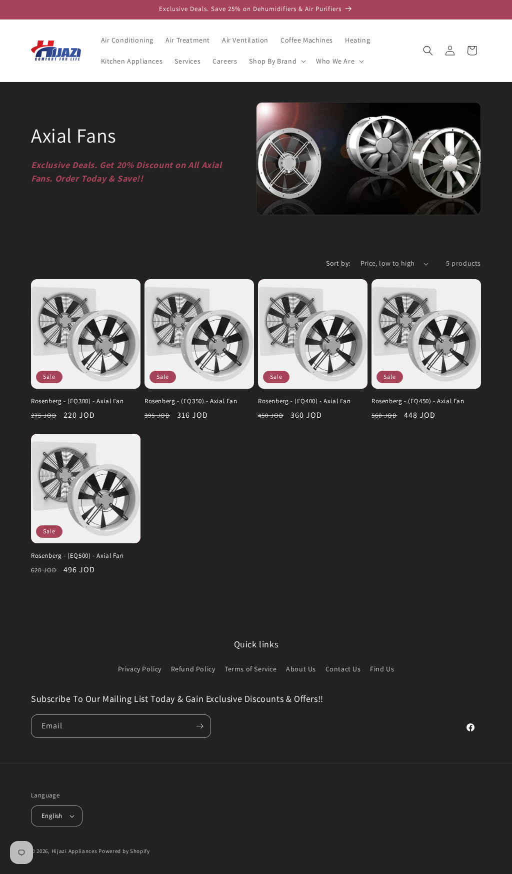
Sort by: (338, 263)
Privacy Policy (140, 668)
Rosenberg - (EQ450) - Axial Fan (418, 401)
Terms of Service (250, 668)
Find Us (382, 668)
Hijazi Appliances (75, 850)
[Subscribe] (199, 726)
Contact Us (343, 668)
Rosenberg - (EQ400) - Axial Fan (304, 401)
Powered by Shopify (124, 850)
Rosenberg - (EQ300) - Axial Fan (77, 401)
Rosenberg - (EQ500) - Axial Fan (77, 556)
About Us (301, 668)
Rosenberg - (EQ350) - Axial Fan (191, 401)
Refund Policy (193, 668)
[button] (276, 61)
